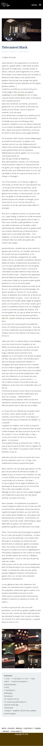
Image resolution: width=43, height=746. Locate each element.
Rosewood (8, 696)
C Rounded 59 (9, 690)
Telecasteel (8, 708)
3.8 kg (6, 687)
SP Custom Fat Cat (11, 699)
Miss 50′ (5, 318)
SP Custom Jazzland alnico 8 (15, 702)
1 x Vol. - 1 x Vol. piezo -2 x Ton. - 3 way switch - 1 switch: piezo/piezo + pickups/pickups (19, 681)
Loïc (6, 51)
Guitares (13, 51)
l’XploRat (20, 95)
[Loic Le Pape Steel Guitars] (5, 4)
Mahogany (8, 693)
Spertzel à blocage (11, 705)
